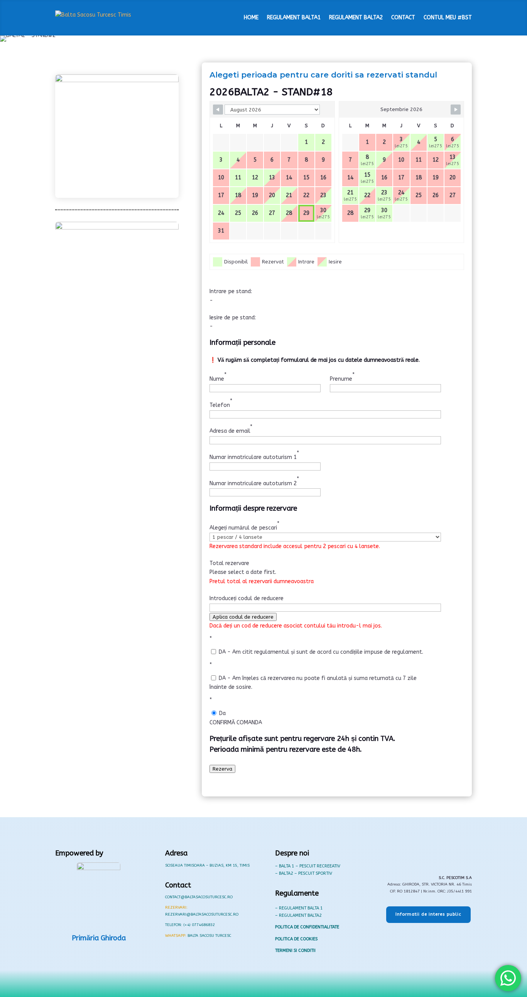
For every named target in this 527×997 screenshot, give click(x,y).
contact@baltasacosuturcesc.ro (199, 897)
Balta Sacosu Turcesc (209, 935)
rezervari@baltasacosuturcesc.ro (201, 914)
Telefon (220, 403)
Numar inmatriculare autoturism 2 (254, 481)
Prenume (342, 376)
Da (222, 713)
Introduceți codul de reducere (246, 598)
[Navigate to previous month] (218, 110)
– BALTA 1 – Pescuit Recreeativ (307, 866)
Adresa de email (230, 428)
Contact (403, 17)
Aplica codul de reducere (243, 617)
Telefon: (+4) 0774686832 (190, 925)
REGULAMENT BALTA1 (294, 17)
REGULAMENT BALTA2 (356, 17)
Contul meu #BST (448, 17)
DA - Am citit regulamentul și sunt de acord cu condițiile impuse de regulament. (320, 652)
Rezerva (222, 769)
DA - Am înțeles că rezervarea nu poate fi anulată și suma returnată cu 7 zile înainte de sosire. (313, 683)
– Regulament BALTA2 (298, 915)
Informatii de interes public (428, 914)
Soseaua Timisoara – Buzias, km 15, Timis (207, 865)
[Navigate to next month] (456, 110)
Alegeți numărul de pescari (244, 525)
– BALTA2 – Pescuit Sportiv (303, 873)
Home (251, 17)
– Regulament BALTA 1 (299, 908)
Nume (217, 376)
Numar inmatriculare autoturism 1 (254, 455)
